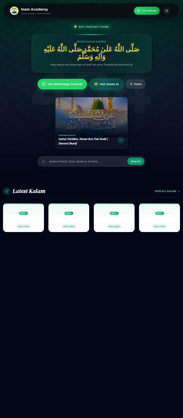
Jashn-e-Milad (23, 226)
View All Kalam (165, 191)
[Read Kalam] (23, 217)
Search (135, 161)
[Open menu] (166, 10)
